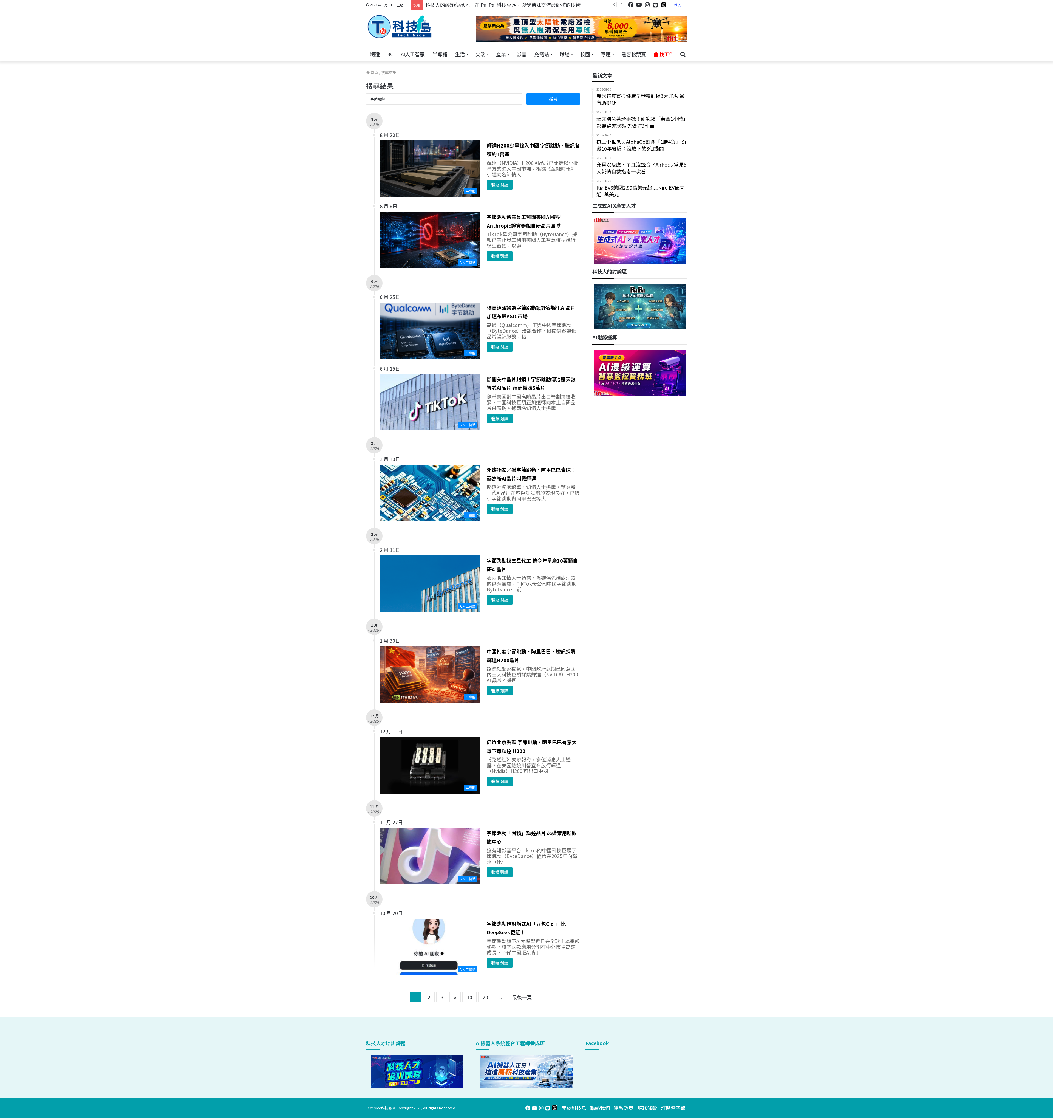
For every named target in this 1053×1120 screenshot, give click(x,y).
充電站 (541, 54)
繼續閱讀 (499, 184)
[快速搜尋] (683, 54)
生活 (460, 54)
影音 (521, 54)
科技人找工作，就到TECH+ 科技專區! (466, 4)
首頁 (374, 72)
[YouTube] (639, 5)
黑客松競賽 (633, 54)
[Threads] (663, 5)
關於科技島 (574, 1107)
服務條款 (647, 1107)
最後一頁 (522, 997)
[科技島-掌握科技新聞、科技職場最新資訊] (399, 26)
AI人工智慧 (413, 54)
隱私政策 (623, 1107)
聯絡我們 (600, 1107)
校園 (585, 54)
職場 (565, 54)
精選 (375, 54)
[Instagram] (647, 5)
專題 (606, 54)
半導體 (439, 54)
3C (390, 54)
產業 (501, 54)
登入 (677, 5)
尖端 (480, 54)
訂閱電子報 (673, 1107)
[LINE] (655, 5)
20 (485, 997)
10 (469, 997)
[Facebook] (631, 5)
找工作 (666, 54)
